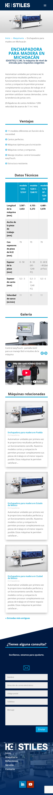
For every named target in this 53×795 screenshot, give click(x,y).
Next (45, 352)
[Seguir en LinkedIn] (22, 784)
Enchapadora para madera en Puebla (25, 432)
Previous (41, 352)
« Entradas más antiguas (17, 618)
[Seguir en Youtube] (30, 784)
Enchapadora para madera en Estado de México (25, 504)
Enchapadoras (14, 435)
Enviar (41, 729)
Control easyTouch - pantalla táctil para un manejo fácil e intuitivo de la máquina (22, 351)
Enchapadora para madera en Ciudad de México (25, 577)
